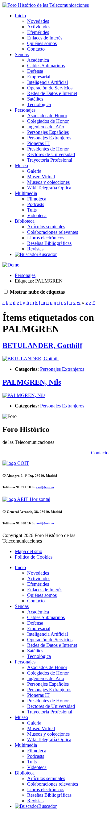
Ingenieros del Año (45, 126)
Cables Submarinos (46, 65)
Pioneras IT (38, 143)
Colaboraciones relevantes (52, 232)
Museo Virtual (41, 176)
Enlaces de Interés (44, 37)
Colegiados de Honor (48, 121)
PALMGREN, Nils (31, 382)
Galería (34, 171)
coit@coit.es (45, 487)
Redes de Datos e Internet (52, 93)
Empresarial (38, 76)
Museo (21, 165)
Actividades (38, 26)
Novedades (38, 21)
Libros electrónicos (45, 237)
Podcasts (35, 204)
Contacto (36, 49)
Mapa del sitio (28, 551)
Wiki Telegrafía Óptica (49, 187)
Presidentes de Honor (48, 148)
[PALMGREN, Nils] (23, 395)
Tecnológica (39, 104)
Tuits (32, 210)
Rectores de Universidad (51, 154)
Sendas (22, 54)
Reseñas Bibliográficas (49, 243)
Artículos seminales (46, 226)
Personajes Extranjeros (49, 137)
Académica (38, 60)
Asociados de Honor (47, 115)
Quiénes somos (42, 43)
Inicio (20, 15)
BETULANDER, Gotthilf (42, 345)
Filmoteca (36, 198)
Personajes (25, 110)
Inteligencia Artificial (47, 82)
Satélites (35, 98)
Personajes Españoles (48, 132)
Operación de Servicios (49, 87)
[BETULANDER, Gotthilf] (30, 358)
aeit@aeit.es (45, 523)
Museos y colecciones (48, 182)
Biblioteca (25, 221)
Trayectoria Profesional (49, 160)
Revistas (35, 248)
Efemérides (38, 32)
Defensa (35, 71)
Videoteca (37, 215)
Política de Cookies (33, 557)
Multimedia (26, 193)
